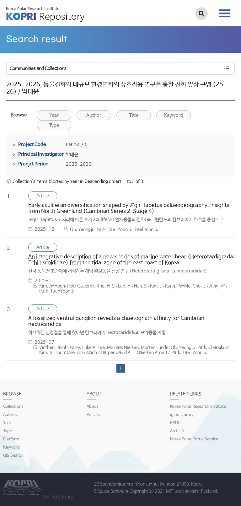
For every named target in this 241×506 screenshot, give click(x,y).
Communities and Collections (38, 68)
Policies (93, 414)
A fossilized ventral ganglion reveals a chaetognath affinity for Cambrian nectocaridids (116, 321)
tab (224, 11)
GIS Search (13, 455)
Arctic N (177, 431)
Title (133, 115)
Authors (10, 414)
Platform (11, 439)
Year (54, 115)
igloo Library (182, 414)
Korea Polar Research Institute (198, 406)
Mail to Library (58, 497)
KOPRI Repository (45, 14)
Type (54, 125)
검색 (201, 13)
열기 (153, 34)
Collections (13, 406)
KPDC (175, 423)
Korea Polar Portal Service (194, 439)
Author (93, 115)
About (92, 406)
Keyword (11, 447)
